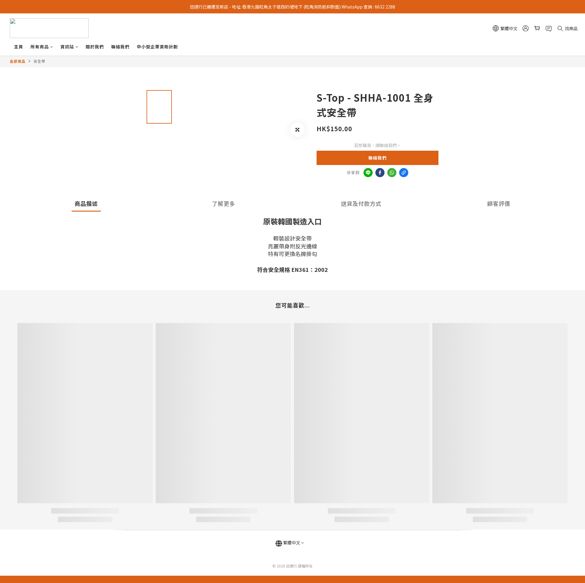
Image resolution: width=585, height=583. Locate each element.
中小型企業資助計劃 (157, 47)
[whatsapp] (391, 172)
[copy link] (403, 172)
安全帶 (39, 61)
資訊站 (67, 47)
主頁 (18, 47)
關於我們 (95, 47)
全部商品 (18, 61)
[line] (368, 172)
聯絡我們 (120, 47)
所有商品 (39, 47)
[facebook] (380, 172)
